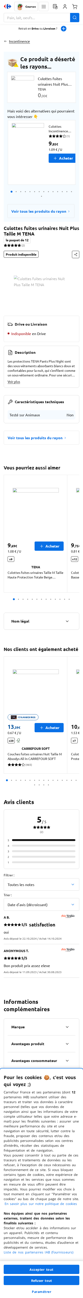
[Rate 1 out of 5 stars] (5, 245)
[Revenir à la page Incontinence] (5, 41)
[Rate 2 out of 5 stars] (9, 245)
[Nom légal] (67, 621)
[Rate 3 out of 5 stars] (12, 245)
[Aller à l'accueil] (8, 6)
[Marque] (67, 1027)
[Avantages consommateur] (67, 1060)
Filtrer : (9, 875)
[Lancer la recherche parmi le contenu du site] (74, 17)
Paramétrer (41, 1291)
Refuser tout (41, 1280)
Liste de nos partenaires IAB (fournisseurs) (38, 1252)
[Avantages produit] (67, 1043)
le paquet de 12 (17, 240)
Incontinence (19, 41)
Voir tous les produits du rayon (38, 211)
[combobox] (41, 17)
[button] (43, 6)
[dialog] (41, 1183)
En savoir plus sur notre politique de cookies (41, 1203)
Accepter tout (41, 1269)
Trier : (8, 895)
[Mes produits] (55, 6)
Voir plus (14, 381)
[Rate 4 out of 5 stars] (16, 245)
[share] (75, 254)
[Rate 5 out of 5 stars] (19, 245)
